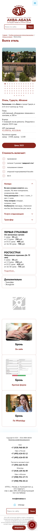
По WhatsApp (19, 420)
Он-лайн (19, 349)
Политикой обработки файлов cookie (24, 524)
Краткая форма (19, 384)
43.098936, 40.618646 (11, 130)
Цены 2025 (19, 145)
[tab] (5, 83)
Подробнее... (9, 271)
